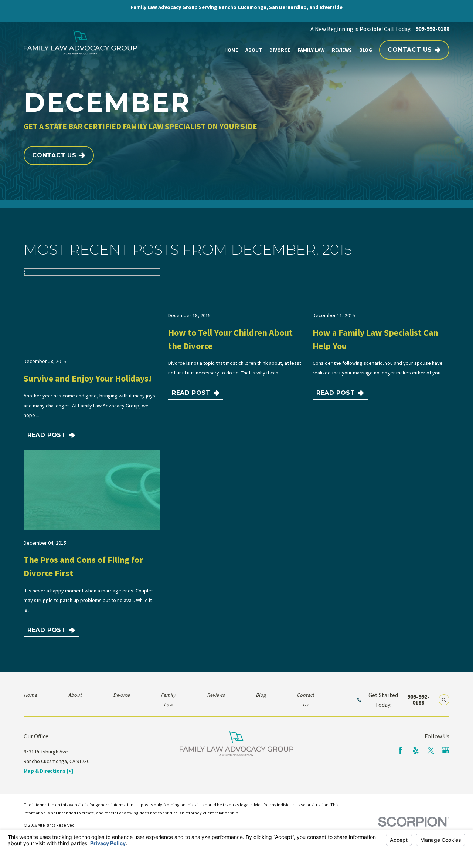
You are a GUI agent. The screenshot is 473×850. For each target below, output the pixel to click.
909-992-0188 (432, 29)
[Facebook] (400, 750)
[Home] (80, 42)
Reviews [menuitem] (342, 50)
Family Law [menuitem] (310, 50)
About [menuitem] (253, 50)
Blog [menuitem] (365, 50)
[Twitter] (431, 750)
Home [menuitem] (231, 50)
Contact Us (410, 49)
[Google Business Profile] (445, 750)
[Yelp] (415, 750)
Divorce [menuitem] (279, 50)
